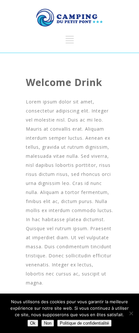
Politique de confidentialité (84, 323)
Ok (33, 323)
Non (47, 323)
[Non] (131, 313)
